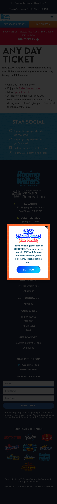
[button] (46, 228)
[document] (28, 252)
